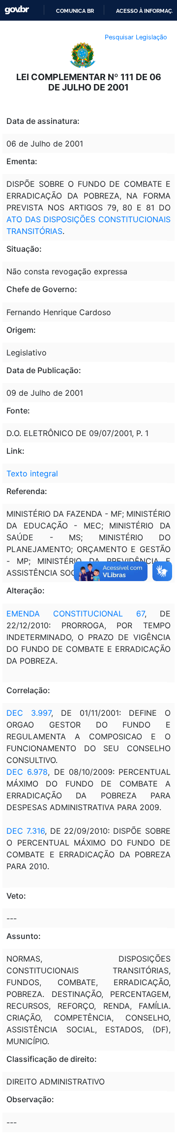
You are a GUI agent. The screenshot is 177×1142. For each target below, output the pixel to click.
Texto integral (32, 473)
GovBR (16, 10)
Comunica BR (75, 10)
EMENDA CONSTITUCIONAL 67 (75, 613)
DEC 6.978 (27, 772)
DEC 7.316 (25, 831)
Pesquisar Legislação (136, 37)
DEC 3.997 (28, 713)
